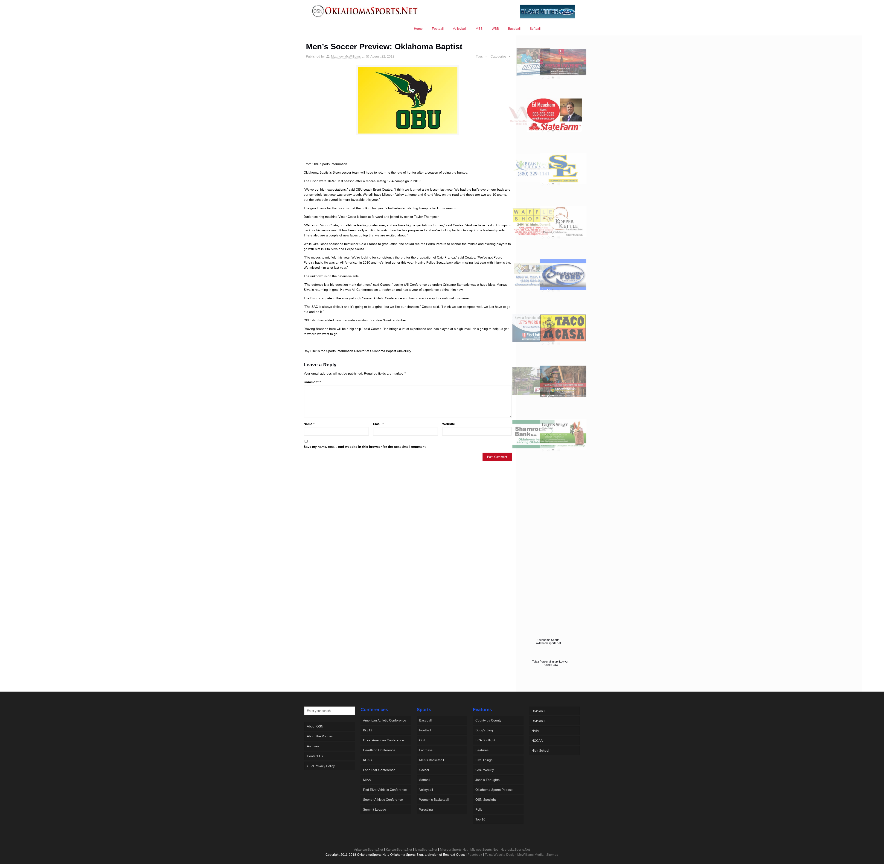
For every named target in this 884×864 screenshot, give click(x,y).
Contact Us (315, 756)
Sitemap (552, 854)
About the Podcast (320, 736)
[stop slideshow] (558, 77)
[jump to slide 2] (553, 77)
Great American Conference (383, 740)
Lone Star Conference (379, 770)
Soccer (424, 770)
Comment (312, 382)
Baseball (425, 720)
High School (540, 750)
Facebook (475, 854)
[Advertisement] (407, 153)
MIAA (367, 780)
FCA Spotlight (485, 740)
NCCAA (537, 740)
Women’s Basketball (434, 799)
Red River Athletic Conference (385, 789)
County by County (488, 720)
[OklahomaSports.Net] (365, 11)
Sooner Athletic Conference (383, 799)
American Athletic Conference (384, 720)
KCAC (367, 760)
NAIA (535, 731)
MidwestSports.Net (484, 849)
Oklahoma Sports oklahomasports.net (548, 641)
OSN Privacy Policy (321, 766)
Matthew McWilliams (346, 56)
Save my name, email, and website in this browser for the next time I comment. (365, 446)
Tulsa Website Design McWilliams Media (514, 854)
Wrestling (426, 809)
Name (309, 424)
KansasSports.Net (399, 849)
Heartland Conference (379, 750)
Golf (422, 740)
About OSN (315, 726)
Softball (424, 780)
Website (448, 424)
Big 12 (367, 730)
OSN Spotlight (485, 799)
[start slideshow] (543, 77)
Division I (538, 711)
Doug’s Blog (484, 730)
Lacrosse (426, 750)
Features (482, 750)
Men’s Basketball (431, 760)
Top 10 (480, 819)
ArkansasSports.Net (368, 849)
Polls (478, 809)
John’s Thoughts (487, 780)
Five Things (483, 760)
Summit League (374, 809)
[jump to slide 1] (548, 77)
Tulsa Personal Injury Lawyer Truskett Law (550, 663)
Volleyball (426, 789)
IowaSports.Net (426, 849)
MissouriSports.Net (454, 849)
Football (425, 730)
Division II (539, 721)
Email (378, 424)
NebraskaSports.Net (515, 849)
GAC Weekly (484, 770)
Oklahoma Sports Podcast (494, 789)
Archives (313, 746)
